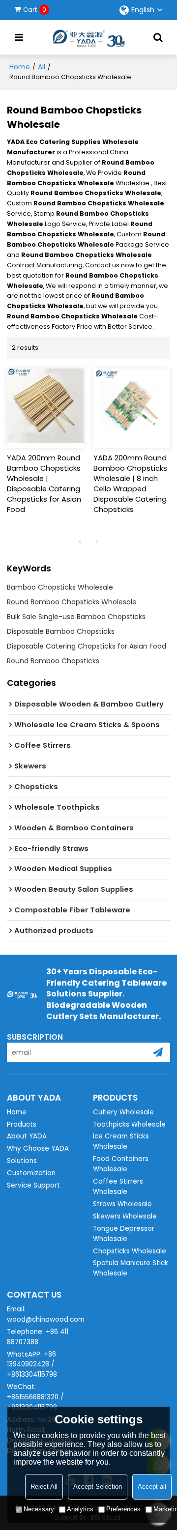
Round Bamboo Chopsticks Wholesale (72, 602)
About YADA (27, 1136)
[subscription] (158, 1052)
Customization (31, 1173)
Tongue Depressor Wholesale (123, 1234)
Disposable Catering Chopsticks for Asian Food (86, 646)
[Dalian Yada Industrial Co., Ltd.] (88, 37)
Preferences (123, 1509)
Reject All (44, 1486)
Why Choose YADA (38, 1148)
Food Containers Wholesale (120, 1164)
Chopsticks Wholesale (129, 1251)
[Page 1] (80, 541)
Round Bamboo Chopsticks (53, 661)
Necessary (39, 1509)
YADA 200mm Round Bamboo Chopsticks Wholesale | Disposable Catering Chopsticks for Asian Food (44, 483)
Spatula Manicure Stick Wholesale (130, 1268)
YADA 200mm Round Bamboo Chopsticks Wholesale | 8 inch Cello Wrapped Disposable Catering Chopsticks (130, 483)
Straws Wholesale (122, 1204)
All (41, 67)
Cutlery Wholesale (123, 1112)
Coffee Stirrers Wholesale (118, 1186)
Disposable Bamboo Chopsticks (61, 631)
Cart (34, 9)
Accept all (152, 1486)
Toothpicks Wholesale (129, 1124)
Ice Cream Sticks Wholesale (121, 1141)
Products (21, 1124)
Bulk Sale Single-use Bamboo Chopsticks (76, 617)
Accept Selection (97, 1486)
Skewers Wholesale (125, 1216)
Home (19, 67)
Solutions (22, 1160)
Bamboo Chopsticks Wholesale (60, 587)
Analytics (80, 1509)
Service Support (33, 1185)
